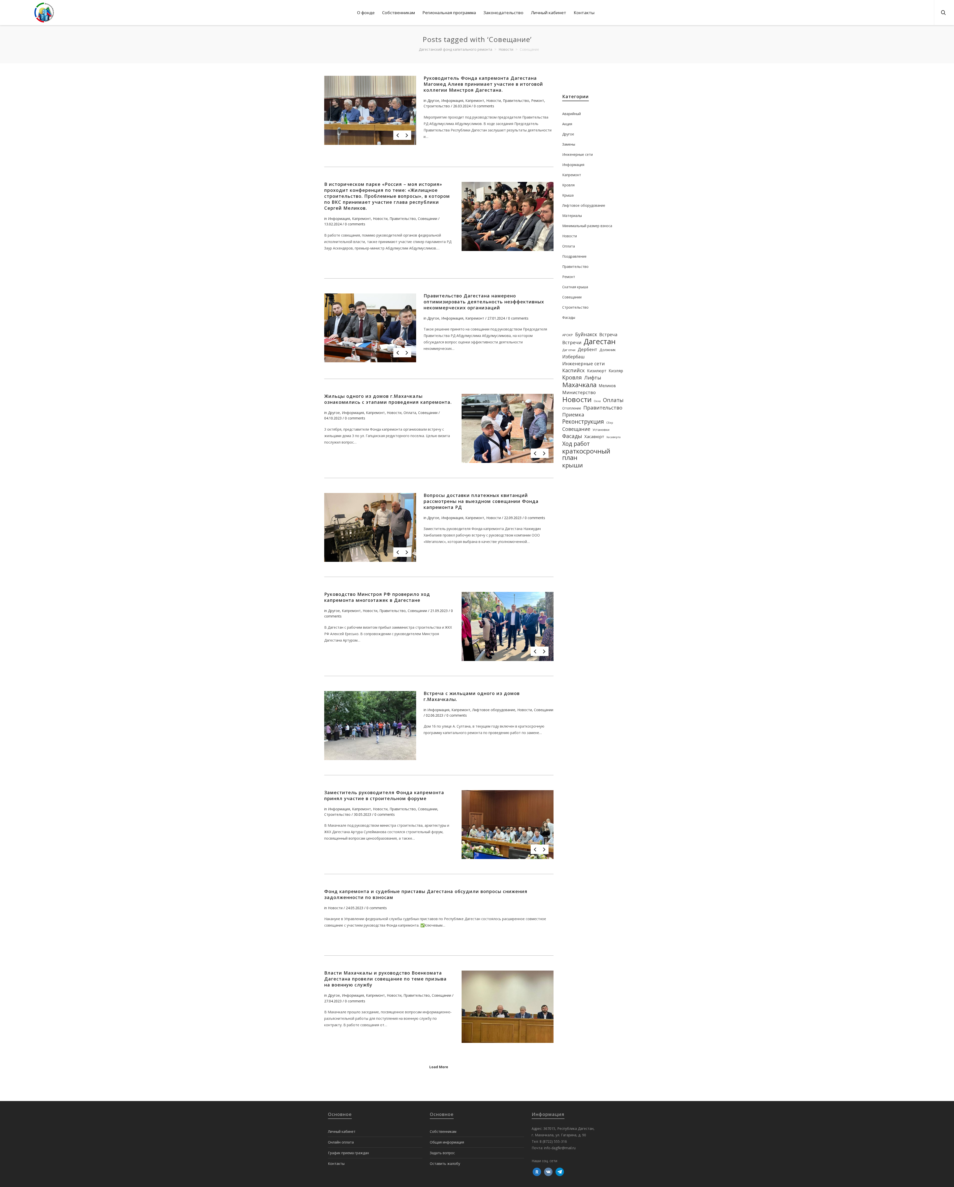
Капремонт (474, 100)
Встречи (571, 342)
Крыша (568, 195)
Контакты (336, 1163)
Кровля (568, 185)
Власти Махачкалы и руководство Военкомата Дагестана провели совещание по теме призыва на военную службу (385, 979)
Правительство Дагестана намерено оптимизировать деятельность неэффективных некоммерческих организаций (484, 302)
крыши (572, 465)
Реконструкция (583, 421)
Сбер (609, 422)
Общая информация (447, 1142)
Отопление (571, 408)
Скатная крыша (575, 287)
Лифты (592, 377)
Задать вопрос (442, 1152)
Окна (597, 401)
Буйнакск (586, 334)
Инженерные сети (577, 154)
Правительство (516, 100)
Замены (568, 144)
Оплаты (613, 400)
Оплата (409, 412)
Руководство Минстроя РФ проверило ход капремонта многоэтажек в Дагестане (377, 597)
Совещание (576, 429)
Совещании (427, 218)
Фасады (568, 317)
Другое (433, 100)
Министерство (579, 392)
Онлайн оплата (341, 1142)
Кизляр (616, 370)
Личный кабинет (342, 1131)
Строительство (437, 106)
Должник (607, 349)
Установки (601, 429)
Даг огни (568, 350)
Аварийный (571, 113)
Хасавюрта (613, 437)
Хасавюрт (594, 436)
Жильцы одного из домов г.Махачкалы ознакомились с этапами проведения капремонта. (388, 399)
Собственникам (443, 1131)
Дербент (587, 349)
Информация (452, 100)
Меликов (607, 385)
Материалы (572, 215)
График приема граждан (348, 1152)
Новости (493, 100)
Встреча (608, 334)
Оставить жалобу (445, 1163)
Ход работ (576, 443)
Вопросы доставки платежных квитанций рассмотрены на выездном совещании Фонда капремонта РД (481, 501)
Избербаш (573, 357)
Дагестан (600, 341)
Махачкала (579, 384)
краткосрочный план (586, 454)
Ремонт (537, 100)
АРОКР (567, 335)
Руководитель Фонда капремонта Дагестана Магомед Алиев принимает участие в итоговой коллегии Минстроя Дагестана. (483, 84)
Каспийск (573, 370)
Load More (438, 1066)
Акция (567, 124)
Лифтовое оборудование (493, 709)
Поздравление (574, 256)
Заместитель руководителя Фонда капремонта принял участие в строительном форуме (384, 795)
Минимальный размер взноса (587, 225)
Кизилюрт (596, 370)
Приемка (573, 414)
